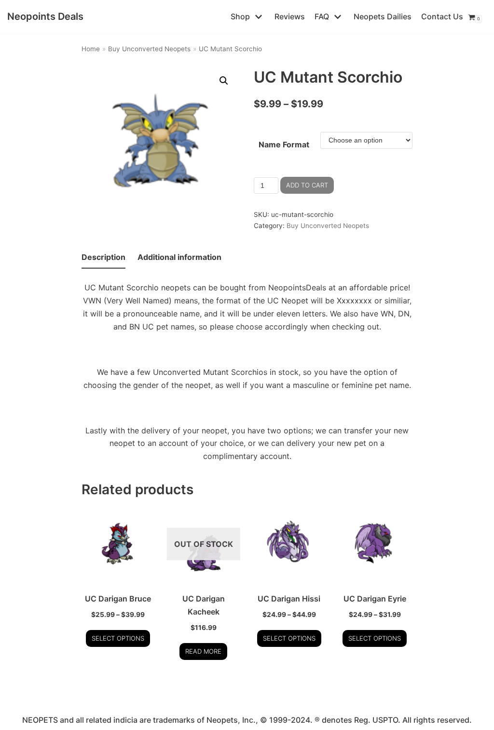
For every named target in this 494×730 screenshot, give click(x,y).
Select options (118, 638)
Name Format (284, 144)
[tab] (103, 258)
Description (103, 257)
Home (91, 49)
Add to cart (307, 185)
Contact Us (442, 16)
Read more (203, 651)
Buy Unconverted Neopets (149, 49)
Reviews (289, 16)
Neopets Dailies (383, 16)
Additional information (179, 257)
